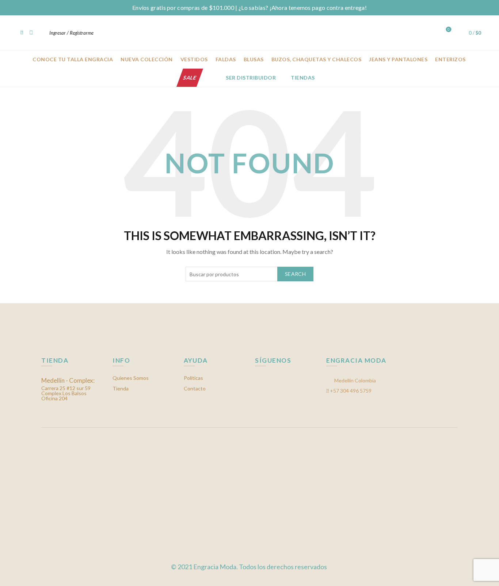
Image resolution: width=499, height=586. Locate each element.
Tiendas (303, 77)
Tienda (121, 388)
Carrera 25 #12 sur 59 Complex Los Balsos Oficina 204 (68, 389)
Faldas (226, 59)
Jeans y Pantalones (398, 59)
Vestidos (194, 59)
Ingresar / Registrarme (71, 33)
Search (295, 274)
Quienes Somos (131, 378)
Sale (189, 77)
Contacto (195, 388)
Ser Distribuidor (251, 77)
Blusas (254, 59)
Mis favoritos (448, 29)
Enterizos (450, 59)
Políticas (193, 378)
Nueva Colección (147, 59)
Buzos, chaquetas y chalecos (316, 59)
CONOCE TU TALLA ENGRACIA (73, 59)
